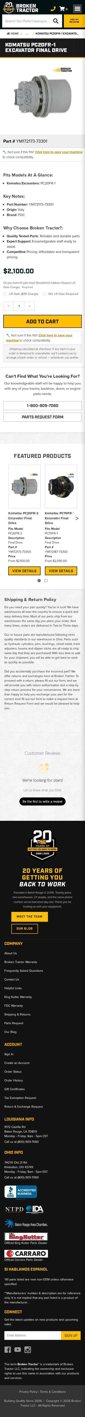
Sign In (9, 1054)
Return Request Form (19, 703)
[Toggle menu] (77, 8)
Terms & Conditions (53, 1391)
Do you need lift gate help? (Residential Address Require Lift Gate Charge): (39, 285)
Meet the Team (30, 917)
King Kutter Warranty (18, 997)
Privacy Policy (28, 1391)
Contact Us (11, 979)
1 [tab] (39, 580)
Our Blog (25, 929)
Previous (7, 519)
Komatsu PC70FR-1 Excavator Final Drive (59, 518)
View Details (24, 571)
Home (14, 34)
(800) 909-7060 (28, 1142)
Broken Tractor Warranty (20, 962)
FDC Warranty (13, 1005)
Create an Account (16, 1063)
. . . (27, 34)
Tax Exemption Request (20, 1098)
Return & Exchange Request (23, 1106)
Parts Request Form (42, 417)
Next (77, 519)
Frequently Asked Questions (23, 970)
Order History (13, 1080)
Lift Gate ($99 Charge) (23, 294)
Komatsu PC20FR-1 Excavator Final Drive (58, 34)
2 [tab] (46, 580)
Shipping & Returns (17, 1014)
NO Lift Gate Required (63, 294)
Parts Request (13, 1023)
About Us (10, 953)
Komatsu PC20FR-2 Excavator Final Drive (23, 518)
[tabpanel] (24, 519)
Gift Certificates (14, 1089)
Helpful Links (13, 988)
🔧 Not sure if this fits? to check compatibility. (42, 154)
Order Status (13, 1071)
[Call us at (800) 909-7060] (53, 8)
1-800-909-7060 (42, 406)
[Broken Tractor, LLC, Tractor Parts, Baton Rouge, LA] (20, 1192)
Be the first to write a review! (42, 801)
